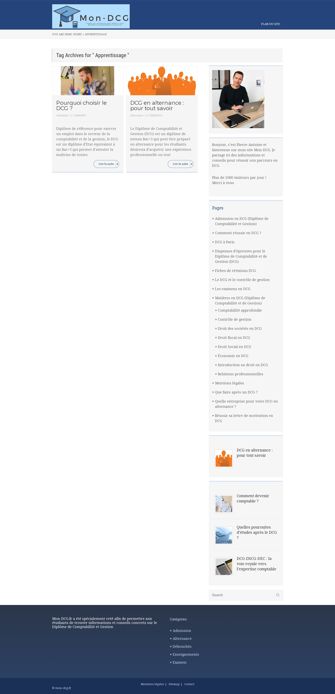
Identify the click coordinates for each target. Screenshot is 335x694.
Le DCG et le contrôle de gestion (242, 280)
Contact (189, 684)
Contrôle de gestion (234, 319)
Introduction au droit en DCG (243, 365)
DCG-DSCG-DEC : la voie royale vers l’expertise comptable (256, 563)
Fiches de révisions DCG (235, 271)
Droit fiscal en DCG (234, 338)
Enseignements (186, 654)
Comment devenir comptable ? (253, 498)
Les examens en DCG (232, 289)
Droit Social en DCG (234, 347)
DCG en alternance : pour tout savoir (157, 105)
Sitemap (174, 684)
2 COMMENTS (154, 115)
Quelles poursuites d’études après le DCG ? (257, 532)
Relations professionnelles (240, 374)
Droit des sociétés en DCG (240, 328)
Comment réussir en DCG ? (238, 233)
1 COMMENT (78, 115)
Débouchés (182, 646)
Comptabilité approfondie (240, 310)
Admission (62, 115)
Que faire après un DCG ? (236, 392)
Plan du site (270, 24)
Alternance (136, 115)
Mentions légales (229, 383)
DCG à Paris (225, 242)
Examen (179, 662)
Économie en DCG (233, 356)
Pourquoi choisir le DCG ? (81, 105)
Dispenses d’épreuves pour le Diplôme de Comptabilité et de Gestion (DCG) (241, 256)
